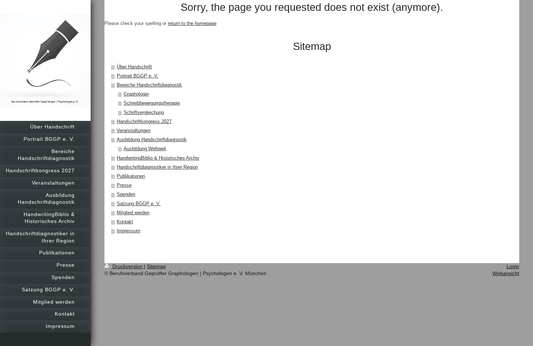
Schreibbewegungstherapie (152, 103)
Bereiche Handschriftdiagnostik (149, 85)
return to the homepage (192, 23)
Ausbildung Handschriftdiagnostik (152, 139)
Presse (124, 185)
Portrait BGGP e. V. (137, 76)
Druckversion (127, 266)
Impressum (128, 230)
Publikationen (131, 176)
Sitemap (156, 266)
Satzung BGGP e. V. (139, 203)
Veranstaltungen (133, 130)
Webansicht (505, 273)
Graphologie (136, 94)
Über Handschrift (134, 66)
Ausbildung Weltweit (145, 148)
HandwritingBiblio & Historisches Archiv (158, 158)
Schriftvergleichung (144, 112)
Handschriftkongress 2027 (144, 121)
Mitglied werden (133, 212)
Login (513, 266)
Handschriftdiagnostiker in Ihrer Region (157, 167)
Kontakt (125, 221)
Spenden (126, 194)
